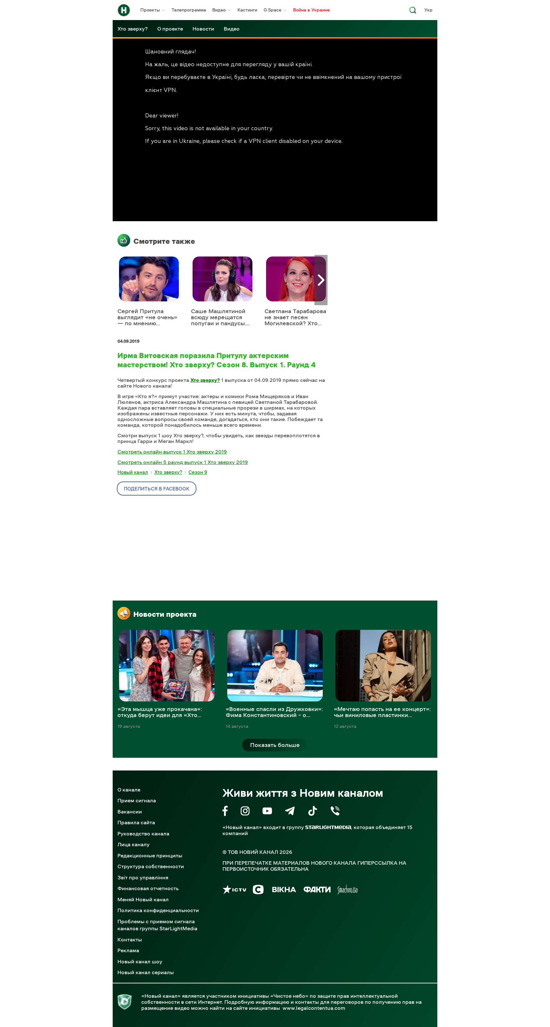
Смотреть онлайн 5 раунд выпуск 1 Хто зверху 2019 (182, 462)
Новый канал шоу (139, 961)
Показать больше (275, 745)
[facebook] (225, 812)
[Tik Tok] (312, 812)
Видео (219, 10)
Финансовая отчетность (148, 888)
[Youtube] (267, 812)
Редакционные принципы (149, 855)
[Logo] (123, 10)
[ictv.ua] (234, 891)
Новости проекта (164, 614)
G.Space (272, 10)
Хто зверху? (132, 28)
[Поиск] (412, 12)
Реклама (128, 950)
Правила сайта (136, 822)
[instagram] (245, 812)
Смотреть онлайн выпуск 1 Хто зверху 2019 (172, 451)
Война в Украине (311, 10)
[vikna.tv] (283, 891)
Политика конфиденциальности (158, 910)
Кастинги (247, 10)
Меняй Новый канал (143, 899)
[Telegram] (290, 812)
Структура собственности (150, 866)
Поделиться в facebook (156, 488)
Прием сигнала (136, 800)
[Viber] (335, 812)
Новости (203, 28)
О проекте (170, 28)
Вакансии (129, 811)
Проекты (150, 10)
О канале (128, 789)
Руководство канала (143, 833)
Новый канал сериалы (145, 972)
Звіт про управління (142, 877)
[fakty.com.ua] (317, 891)
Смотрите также (164, 241)
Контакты (129, 939)
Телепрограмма (189, 10)
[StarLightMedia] (328, 827)
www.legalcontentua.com (314, 1007)
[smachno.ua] (347, 891)
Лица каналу (133, 844)
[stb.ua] (258, 891)
